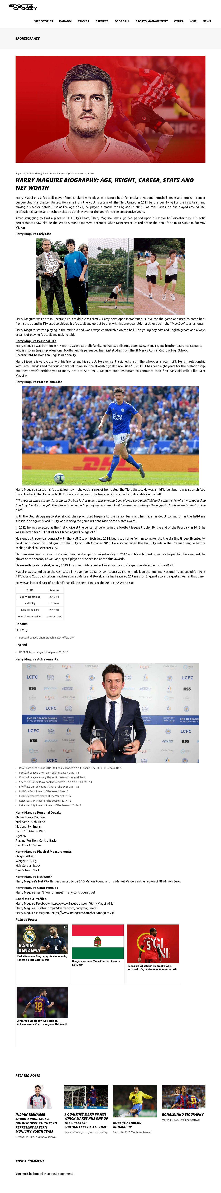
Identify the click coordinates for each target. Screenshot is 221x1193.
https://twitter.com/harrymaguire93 (72, 908)
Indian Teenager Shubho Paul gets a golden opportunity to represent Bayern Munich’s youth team (36, 1123)
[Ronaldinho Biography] (184, 1097)
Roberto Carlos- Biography (127, 1125)
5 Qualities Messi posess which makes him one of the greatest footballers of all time (86, 1120)
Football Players (58, 173)
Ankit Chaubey (98, 1132)
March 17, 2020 (170, 1119)
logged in (39, 1173)
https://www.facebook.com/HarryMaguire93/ (81, 903)
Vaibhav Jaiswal (40, 173)
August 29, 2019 (23, 173)
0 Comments (77, 173)
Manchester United (98, 565)
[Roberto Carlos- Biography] (135, 1101)
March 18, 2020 (121, 1132)
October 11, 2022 (25, 1136)
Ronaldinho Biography (182, 1114)
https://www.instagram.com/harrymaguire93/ (82, 912)
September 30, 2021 (76, 1132)
